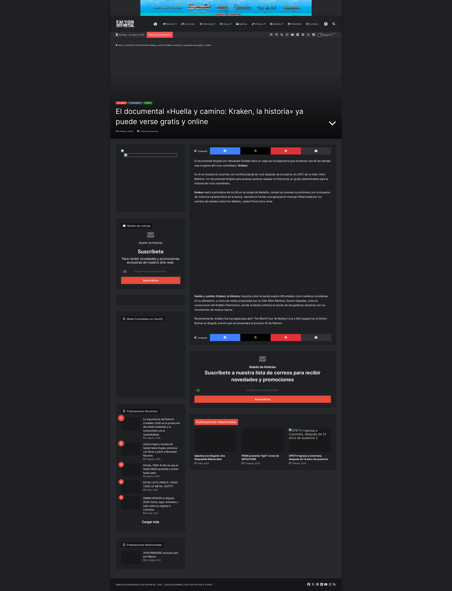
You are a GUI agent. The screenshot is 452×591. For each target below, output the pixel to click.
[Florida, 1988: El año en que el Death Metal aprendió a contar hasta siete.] (131, 469)
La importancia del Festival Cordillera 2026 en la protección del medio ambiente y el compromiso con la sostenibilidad (161, 427)
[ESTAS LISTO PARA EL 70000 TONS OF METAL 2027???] (131, 487)
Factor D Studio (203, 585)
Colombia (129, 45)
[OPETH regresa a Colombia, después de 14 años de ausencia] (310, 440)
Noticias (170, 24)
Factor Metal (148, 585)
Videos (147, 103)
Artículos (258, 24)
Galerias (242, 24)
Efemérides (295, 24)
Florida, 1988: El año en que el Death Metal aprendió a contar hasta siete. (160, 469)
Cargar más (150, 522)
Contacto (313, 24)
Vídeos (225, 24)
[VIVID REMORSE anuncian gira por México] (131, 557)
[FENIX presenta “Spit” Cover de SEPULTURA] (263, 440)
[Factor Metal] (125, 24)
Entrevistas (207, 24)
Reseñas (276, 24)
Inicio (120, 45)
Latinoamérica (135, 103)
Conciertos (189, 24)
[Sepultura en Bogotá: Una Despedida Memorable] (215, 440)
